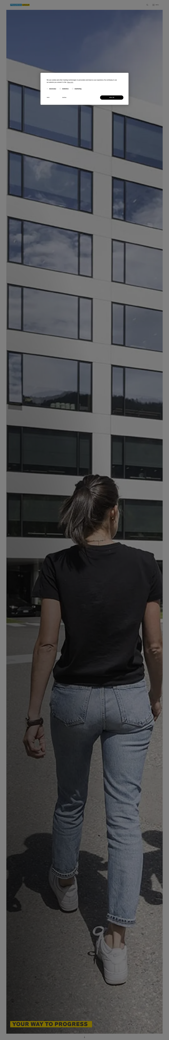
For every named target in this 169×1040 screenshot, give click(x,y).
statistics (65, 89)
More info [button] (70, 82)
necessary (52, 89)
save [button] (48, 97)
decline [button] (64, 97)
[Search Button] (147, 5)
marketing (77, 89)
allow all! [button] (111, 97)
